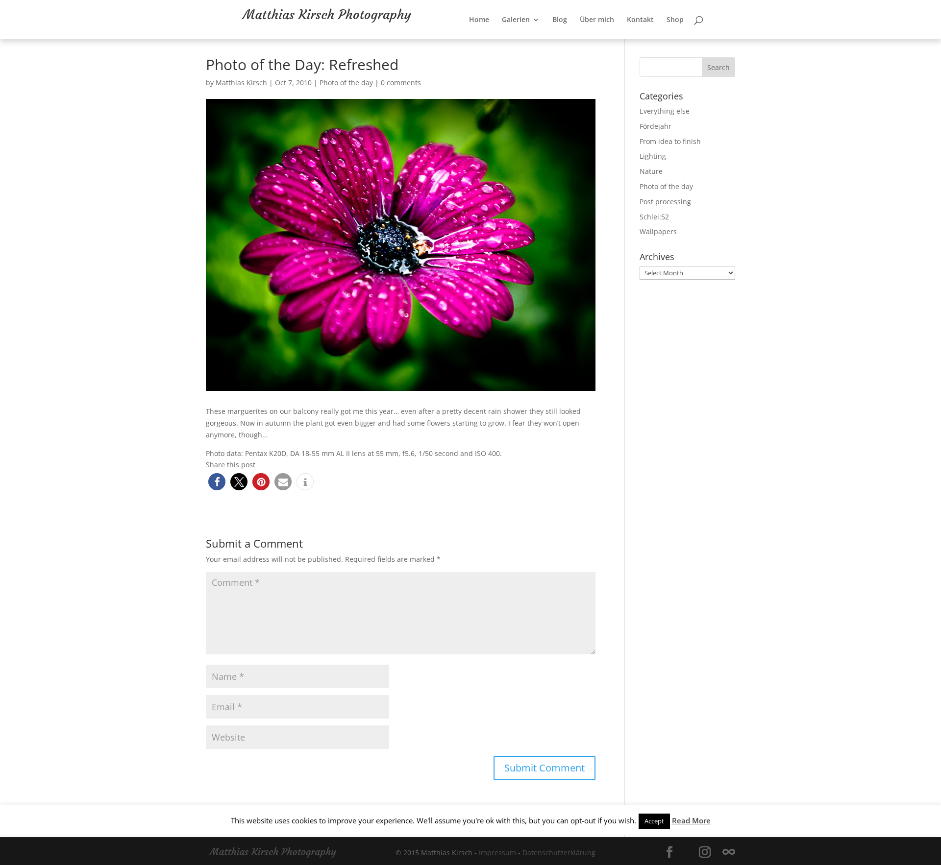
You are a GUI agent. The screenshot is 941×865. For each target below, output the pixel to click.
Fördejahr (655, 126)
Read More (691, 820)
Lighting (653, 156)
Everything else (665, 111)
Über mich (629, 40)
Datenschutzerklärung (558, 852)
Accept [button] (654, 821)
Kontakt (672, 40)
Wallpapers (658, 231)
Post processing (665, 201)
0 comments (401, 82)
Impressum (497, 852)
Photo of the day (346, 82)
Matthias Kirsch (241, 82)
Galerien (548, 40)
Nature (651, 171)
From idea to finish (670, 141)
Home (511, 40)
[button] (216, 481)
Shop (707, 40)
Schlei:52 (654, 216)
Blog (591, 40)
